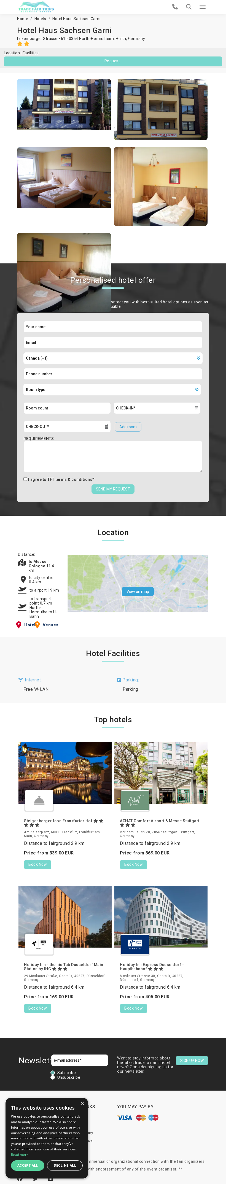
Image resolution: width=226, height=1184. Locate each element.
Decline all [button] (65, 1165)
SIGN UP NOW (192, 1060)
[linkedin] (50, 1178)
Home (22, 19)
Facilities (31, 53)
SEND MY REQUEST (113, 489)
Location (12, 53)
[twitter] (36, 1178)
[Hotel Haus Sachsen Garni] (64, 109)
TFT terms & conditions (69, 479)
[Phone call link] (175, 7)
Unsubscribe (68, 1077)
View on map (138, 591)
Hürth (121, 38)
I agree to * (61, 479)
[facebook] (20, 1178)
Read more (20, 1154)
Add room (128, 427)
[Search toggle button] (188, 7)
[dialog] (47, 1138)
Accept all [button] (27, 1165)
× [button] (82, 1104)
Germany (136, 38)
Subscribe (66, 1072)
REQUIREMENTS (38, 438)
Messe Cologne (38, 563)
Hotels (40, 19)
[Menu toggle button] (202, 7)
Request (112, 61)
